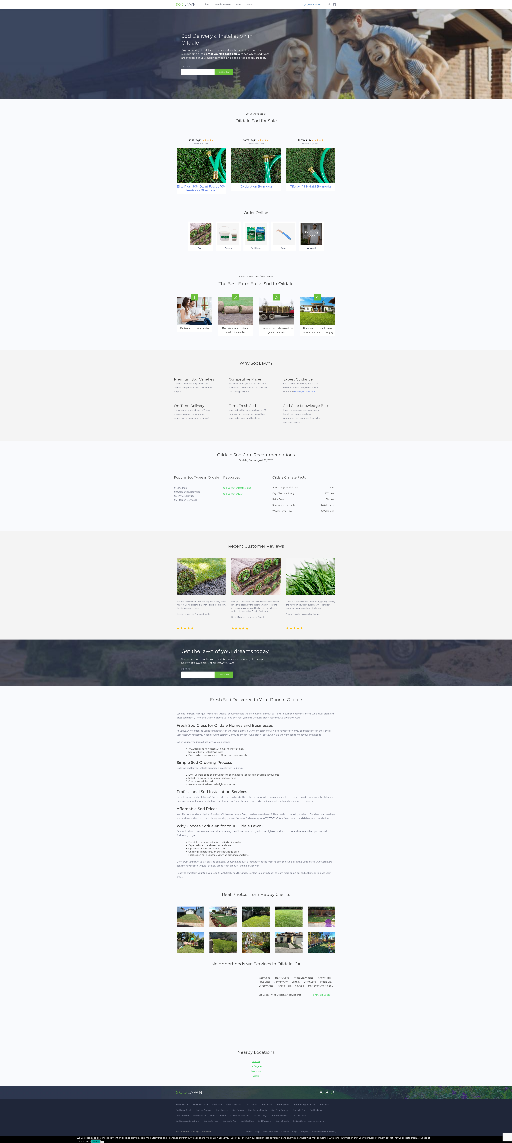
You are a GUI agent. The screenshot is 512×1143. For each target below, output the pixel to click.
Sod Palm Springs (279, 1110)
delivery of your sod (304, 391)
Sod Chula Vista (233, 1104)
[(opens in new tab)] (201, 165)
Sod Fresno (267, 1104)
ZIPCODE (186, 66)
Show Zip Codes (321, 995)
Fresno (256, 1061)
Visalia (256, 1076)
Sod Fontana (251, 1104)
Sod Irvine (324, 1104)
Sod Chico (217, 1104)
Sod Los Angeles (203, 1110)
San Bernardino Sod (239, 1115)
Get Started (224, 72)
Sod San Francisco (280, 1115)
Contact (249, 4)
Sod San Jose (300, 1115)
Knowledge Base (223, 4)
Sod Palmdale (282, 1121)
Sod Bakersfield (200, 1104)
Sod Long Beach (183, 1110)
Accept (96, 1141)
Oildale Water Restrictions (237, 488)
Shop (206, 4)
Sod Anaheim (182, 1104)
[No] (102, 1142)
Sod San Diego (260, 1115)
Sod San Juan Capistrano (187, 1121)
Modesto (256, 1071)
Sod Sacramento (218, 1115)
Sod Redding (316, 1110)
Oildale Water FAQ (233, 494)
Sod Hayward (283, 1104)
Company (304, 1131)
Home (248, 1131)
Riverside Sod (182, 1115)
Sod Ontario (238, 1110)
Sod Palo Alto (299, 1110)
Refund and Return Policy (324, 1131)
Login (328, 4)
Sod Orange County (257, 1110)
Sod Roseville (199, 1115)
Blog (238, 4)
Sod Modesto (222, 1110)
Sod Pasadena (264, 1121)
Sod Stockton (247, 1121)
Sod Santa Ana (229, 1121)
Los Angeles (256, 1066)
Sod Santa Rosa (211, 1121)
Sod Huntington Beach (304, 1104)
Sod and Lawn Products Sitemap (308, 1121)
